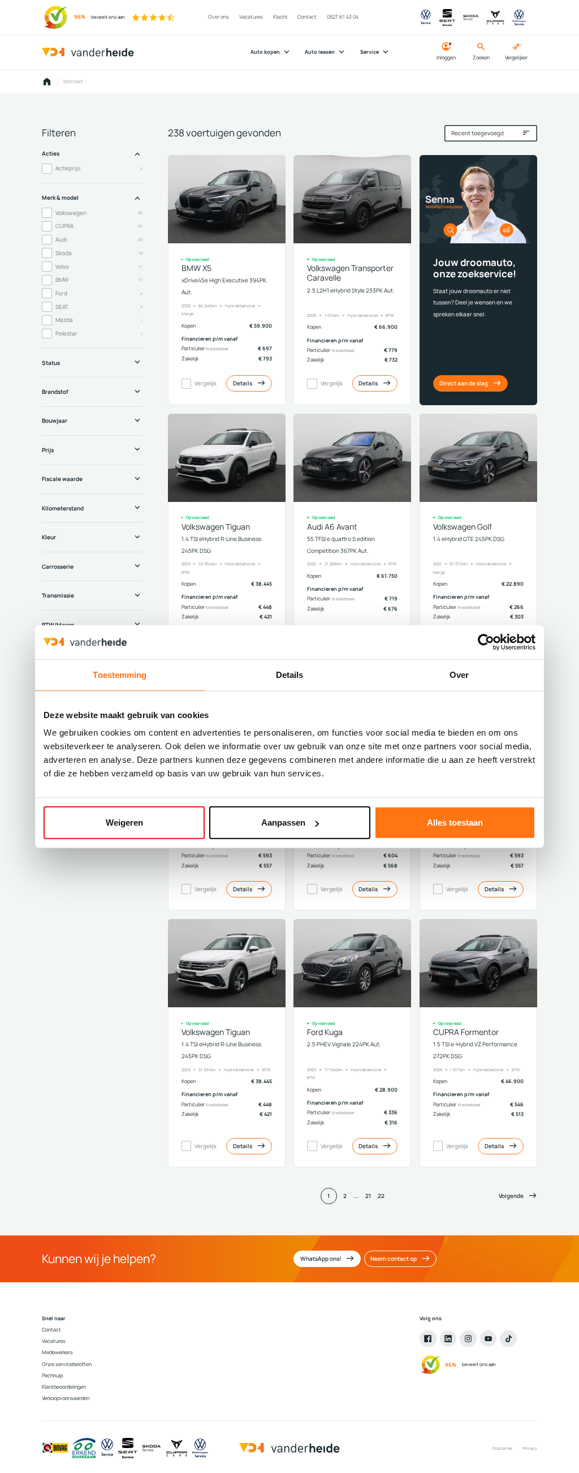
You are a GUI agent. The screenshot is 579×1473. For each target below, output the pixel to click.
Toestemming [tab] (119, 674)
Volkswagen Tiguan (216, 526)
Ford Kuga (325, 1032)
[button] (518, 1196)
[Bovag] (55, 1448)
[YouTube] (488, 1338)
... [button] (355, 1196)
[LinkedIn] (448, 1338)
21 (368, 1196)
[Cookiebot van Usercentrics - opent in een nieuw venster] (486, 641)
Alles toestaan (455, 822)
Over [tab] (459, 674)
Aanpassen (283, 822)
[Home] (88, 52)
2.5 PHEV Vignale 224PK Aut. (344, 1044)
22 (381, 1196)
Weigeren (124, 822)
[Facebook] (428, 1338)
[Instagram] (468, 1338)
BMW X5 (196, 268)
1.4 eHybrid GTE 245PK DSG (468, 539)
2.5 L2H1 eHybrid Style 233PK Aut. (351, 290)
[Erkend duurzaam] (84, 1448)
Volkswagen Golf (462, 526)
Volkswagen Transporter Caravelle (350, 272)
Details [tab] (290, 674)
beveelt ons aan (108, 17)
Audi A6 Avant (332, 526)
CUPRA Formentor (466, 1032)
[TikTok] (508, 1338)
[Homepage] (47, 82)
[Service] (107, 1448)
